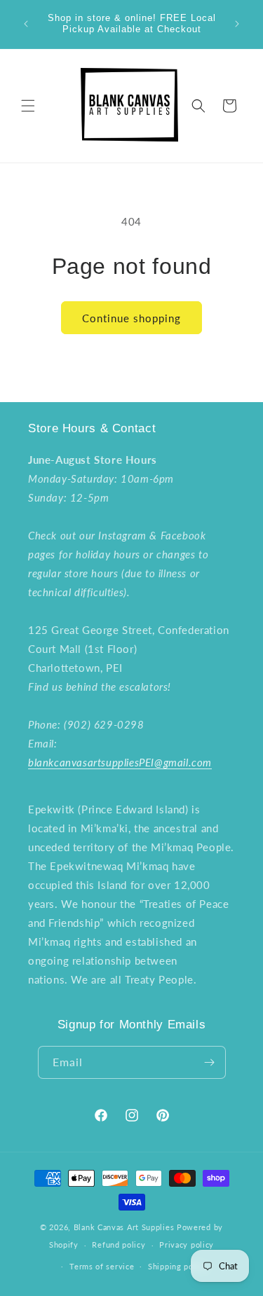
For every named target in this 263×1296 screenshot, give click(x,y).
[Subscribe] (209, 1062)
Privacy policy (186, 1244)
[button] (28, 105)
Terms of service (101, 1266)
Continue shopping (131, 318)
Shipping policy (178, 1266)
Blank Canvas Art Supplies (124, 1227)
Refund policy (118, 1244)
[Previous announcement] (26, 23)
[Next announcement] (237, 23)
